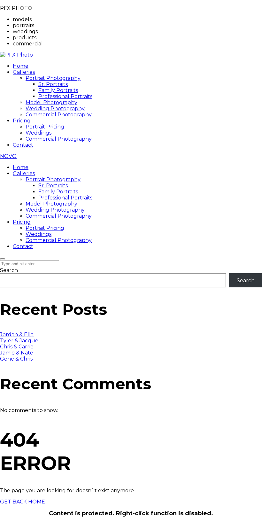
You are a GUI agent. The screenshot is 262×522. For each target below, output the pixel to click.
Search (9, 270)
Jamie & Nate (16, 353)
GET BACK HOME (22, 502)
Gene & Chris (16, 359)
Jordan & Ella (17, 334)
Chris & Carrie (17, 347)
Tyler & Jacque (19, 341)
